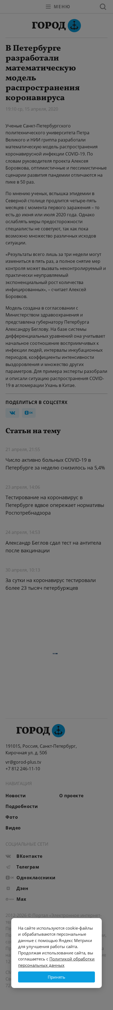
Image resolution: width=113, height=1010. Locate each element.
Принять (56, 977)
